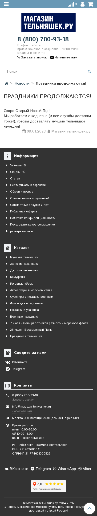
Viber (86, 469)
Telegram (42, 469)
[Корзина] (90, 4)
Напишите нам (22, 411)
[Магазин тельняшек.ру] (48, 21)
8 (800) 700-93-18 (43, 39)
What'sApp (66, 469)
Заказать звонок (23, 400)
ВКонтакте (18, 469)
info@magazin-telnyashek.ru (31, 407)
